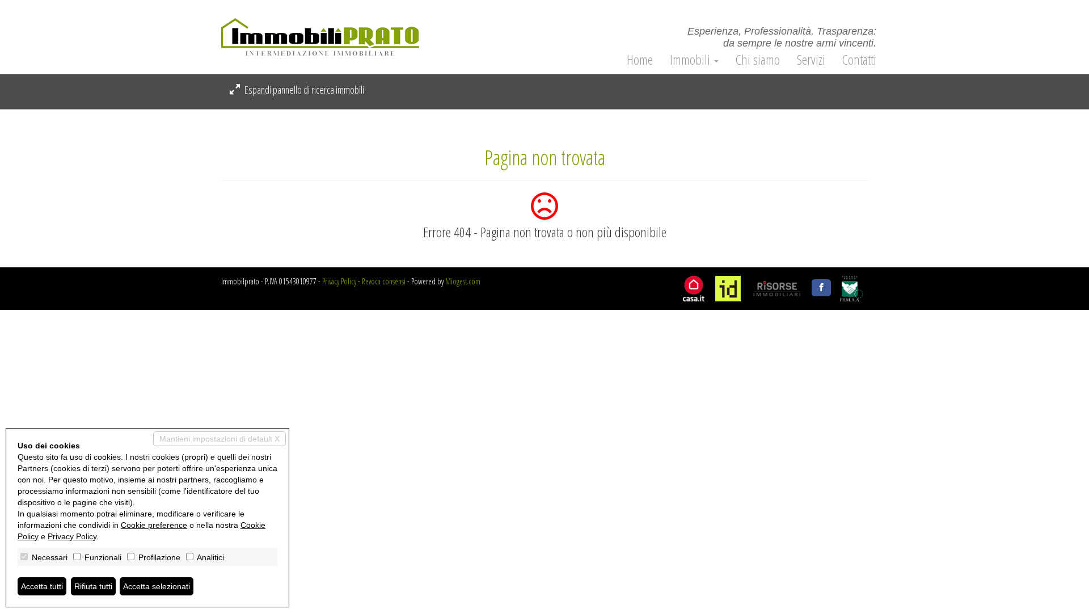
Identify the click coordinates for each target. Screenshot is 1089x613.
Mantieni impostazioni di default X (219, 438)
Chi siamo (758, 59)
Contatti (859, 59)
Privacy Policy (339, 281)
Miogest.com (462, 281)
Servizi (811, 59)
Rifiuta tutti (93, 586)
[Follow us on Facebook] (821, 287)
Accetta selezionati (156, 586)
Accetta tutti (42, 586)
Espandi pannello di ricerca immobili (303, 89)
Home (640, 59)
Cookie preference (154, 525)
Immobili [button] (691, 59)
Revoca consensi (384, 281)
